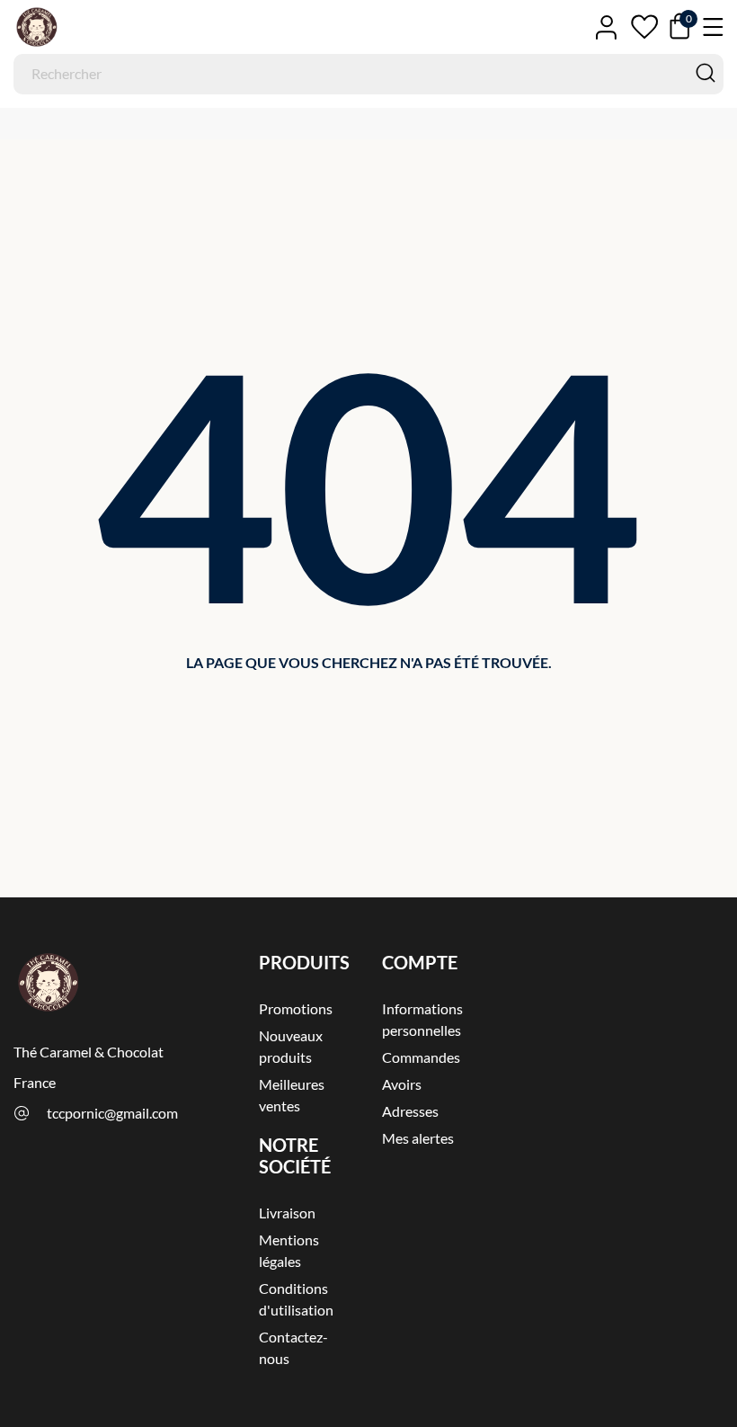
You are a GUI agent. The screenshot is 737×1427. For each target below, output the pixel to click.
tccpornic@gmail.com (112, 1112)
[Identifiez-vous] (606, 27)
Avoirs (402, 1084)
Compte (419, 962)
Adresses (410, 1110)
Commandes (421, 1057)
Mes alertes (418, 1137)
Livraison (287, 1212)
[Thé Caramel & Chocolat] (94, 26)
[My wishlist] (644, 27)
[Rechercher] (706, 73)
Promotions (296, 1008)
